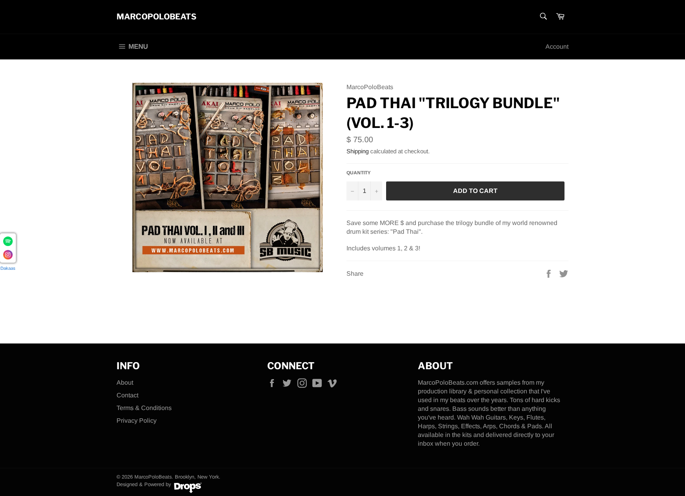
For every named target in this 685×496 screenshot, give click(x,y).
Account (556, 46)
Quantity (358, 173)
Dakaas (7, 268)
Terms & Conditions (144, 407)
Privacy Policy (137, 420)
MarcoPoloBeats (157, 16)
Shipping (357, 151)
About (125, 382)
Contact (127, 395)
